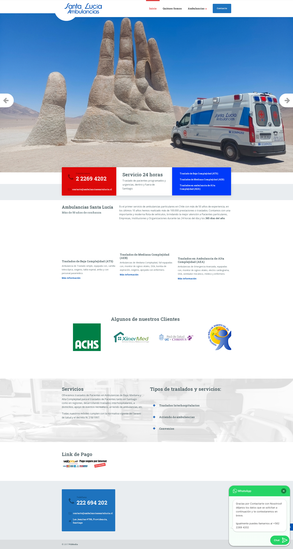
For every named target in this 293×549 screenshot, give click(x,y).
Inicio (153, 8)
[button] (283, 491)
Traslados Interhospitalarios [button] (179, 405)
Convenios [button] (166, 428)
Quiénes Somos (172, 8)
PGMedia (73, 544)
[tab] (190, 405)
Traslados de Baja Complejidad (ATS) (87, 261)
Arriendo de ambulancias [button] (177, 417)
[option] (146, 98)
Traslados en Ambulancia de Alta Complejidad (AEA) (201, 260)
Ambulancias (196, 8)
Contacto (222, 8)
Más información (71, 277)
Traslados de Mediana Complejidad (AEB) (144, 256)
